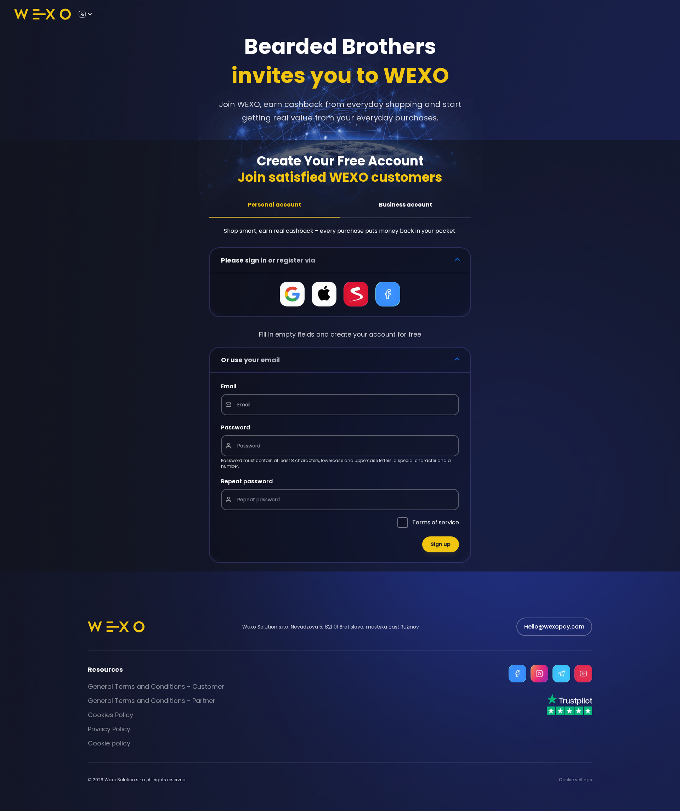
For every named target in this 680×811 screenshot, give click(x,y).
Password (235, 427)
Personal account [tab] (274, 205)
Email (228, 386)
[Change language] (85, 14)
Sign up (440, 544)
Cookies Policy (110, 714)
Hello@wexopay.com (554, 627)
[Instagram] (539, 673)
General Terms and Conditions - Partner (151, 700)
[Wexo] (42, 14)
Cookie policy (109, 743)
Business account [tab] (405, 205)
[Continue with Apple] (324, 294)
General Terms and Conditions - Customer (156, 686)
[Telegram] (561, 673)
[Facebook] (517, 673)
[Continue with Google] (292, 294)
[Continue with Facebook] (387, 294)
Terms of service (435, 522)
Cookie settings (575, 780)
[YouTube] (583, 673)
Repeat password (247, 481)
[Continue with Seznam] (356, 294)
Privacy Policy (109, 729)
